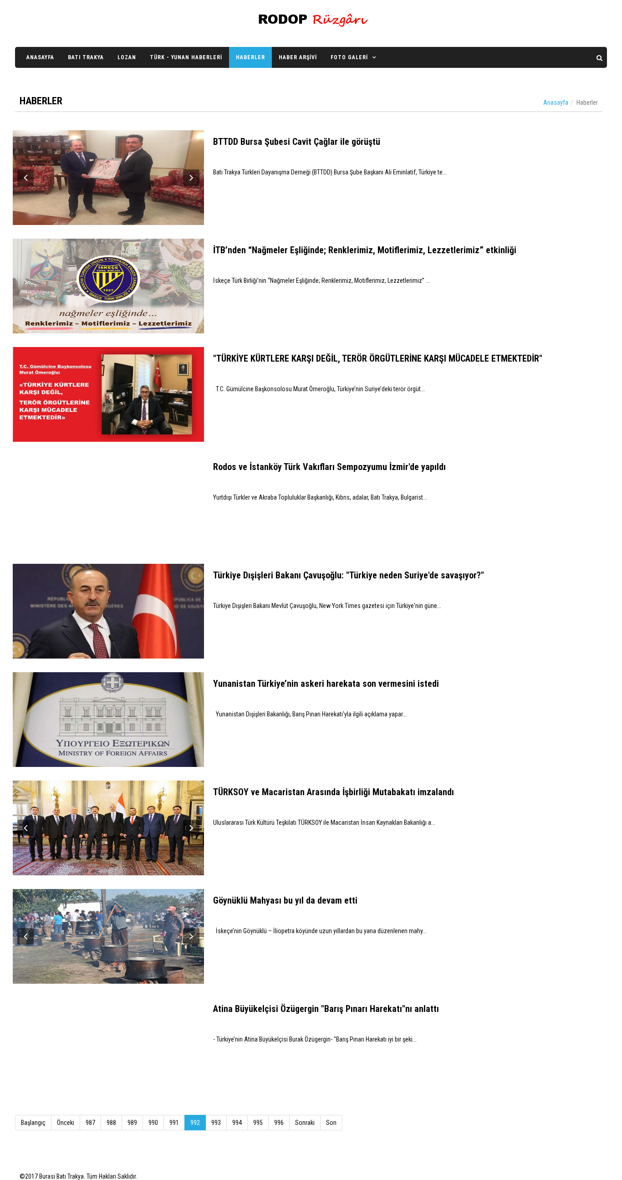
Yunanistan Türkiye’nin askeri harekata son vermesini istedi (326, 683)
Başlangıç (33, 1122)
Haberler (250, 57)
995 (258, 1122)
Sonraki (305, 1122)
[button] (25, 177)
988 (111, 1122)
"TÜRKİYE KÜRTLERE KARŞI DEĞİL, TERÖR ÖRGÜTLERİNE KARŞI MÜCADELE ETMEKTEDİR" (377, 358)
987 (90, 1122)
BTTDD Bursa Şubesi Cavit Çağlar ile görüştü (296, 141)
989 (132, 1122)
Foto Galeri (349, 57)
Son (331, 1122)
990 (153, 1122)
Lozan (126, 57)
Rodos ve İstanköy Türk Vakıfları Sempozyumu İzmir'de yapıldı (329, 466)
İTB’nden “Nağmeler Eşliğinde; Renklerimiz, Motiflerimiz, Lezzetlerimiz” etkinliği (364, 250)
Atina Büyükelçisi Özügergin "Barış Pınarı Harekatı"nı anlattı (326, 1008)
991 (174, 1122)
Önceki (65, 1122)
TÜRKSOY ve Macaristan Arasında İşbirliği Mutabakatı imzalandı (333, 792)
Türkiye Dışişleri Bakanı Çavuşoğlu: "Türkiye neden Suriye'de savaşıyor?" (348, 575)
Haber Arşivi (298, 57)
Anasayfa (40, 57)
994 (237, 1122)
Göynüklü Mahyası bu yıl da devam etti (285, 900)
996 (279, 1122)
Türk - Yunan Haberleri (186, 57)
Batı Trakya (86, 57)
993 (216, 1122)
